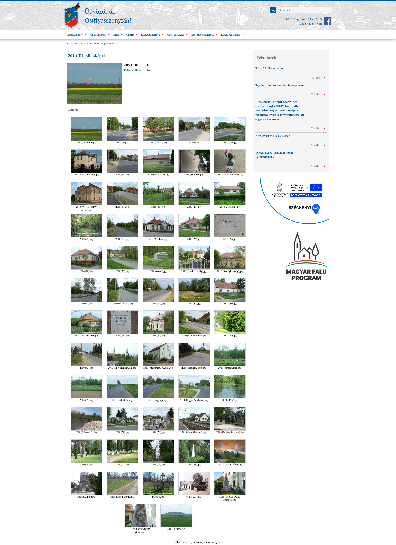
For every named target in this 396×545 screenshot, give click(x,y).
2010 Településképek (105, 43)
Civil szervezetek (175, 34)
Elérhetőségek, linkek (202, 34)
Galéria (130, 34)
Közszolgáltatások (150, 34)
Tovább (316, 77)
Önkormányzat (98, 34)
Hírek (116, 34)
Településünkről (74, 34)
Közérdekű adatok (230, 34)
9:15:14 (317, 19)
